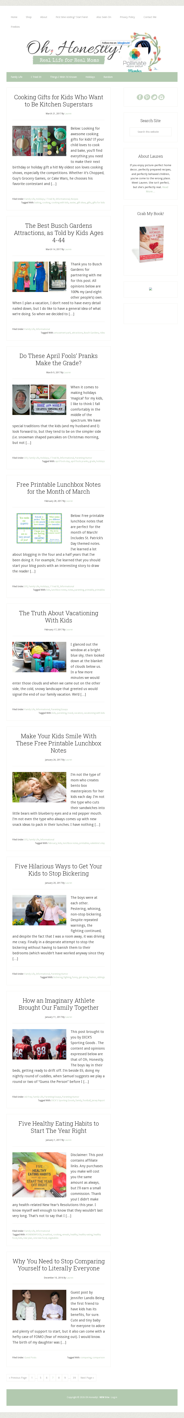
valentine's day (97, 843)
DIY (26, 458)
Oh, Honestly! (44, 50)
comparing (85, 1357)
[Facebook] (139, 97)
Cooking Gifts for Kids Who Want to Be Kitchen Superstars (58, 100)
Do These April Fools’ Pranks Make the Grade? (58, 359)
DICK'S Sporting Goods (63, 1100)
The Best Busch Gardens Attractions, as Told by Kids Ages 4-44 (59, 233)
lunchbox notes (59, 590)
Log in (114, 1397)
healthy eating (86, 1234)
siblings (101, 977)
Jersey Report (98, 1100)
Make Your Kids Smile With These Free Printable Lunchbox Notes (58, 743)
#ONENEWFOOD (34, 1234)
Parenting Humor (83, 458)
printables (100, 590)
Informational (63, 199)
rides (102, 333)
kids (48, 590)
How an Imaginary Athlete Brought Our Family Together (59, 1003)
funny (75, 977)
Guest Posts (30, 1357)
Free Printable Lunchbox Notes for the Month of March (59, 487)
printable (89, 590)
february (52, 843)
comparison (99, 1357)
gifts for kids (98, 202)
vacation (78, 713)
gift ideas (81, 202)
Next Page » (87, 1377)
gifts (89, 202)
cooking (46, 202)
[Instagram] (161, 97)
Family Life (29, 199)
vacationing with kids (94, 713)
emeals (65, 1234)
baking (37, 202)
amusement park (62, 333)
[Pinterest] (147, 97)
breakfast (47, 1234)
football (87, 1100)
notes (70, 590)
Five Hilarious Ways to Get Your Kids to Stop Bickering (58, 869)
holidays (100, 461)
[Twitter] (154, 97)
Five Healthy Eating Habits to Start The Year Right (59, 1126)
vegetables (53, 1238)
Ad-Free (28, 1097)
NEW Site (104, 1397)
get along (83, 977)
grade (92, 461)
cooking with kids (60, 202)
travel (70, 713)
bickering (58, 977)
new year (27, 1238)
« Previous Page (18, 1377)
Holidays (40, 199)
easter (73, 202)
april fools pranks (79, 461)
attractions (77, 333)
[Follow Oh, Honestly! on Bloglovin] (116, 44)
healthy (74, 1234)
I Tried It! (50, 199)
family (79, 1100)
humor (92, 977)
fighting (67, 977)
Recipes (74, 199)
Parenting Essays (59, 709)
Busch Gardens (91, 333)
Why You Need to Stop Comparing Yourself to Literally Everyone (59, 1264)
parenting (79, 590)
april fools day (62, 461)
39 (74, 1377)
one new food (40, 1238)
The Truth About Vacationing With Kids (58, 616)
